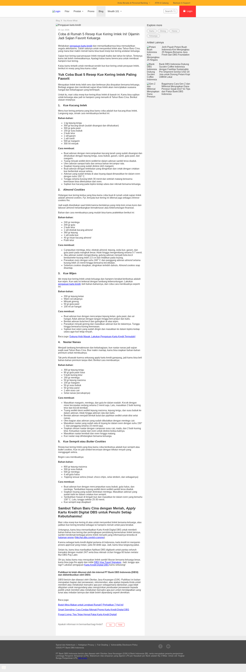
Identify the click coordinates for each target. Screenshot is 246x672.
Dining (163, 31)
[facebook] (160, 646)
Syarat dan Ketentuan (65, 645)
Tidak (120, 625)
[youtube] (168, 646)
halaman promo (66, 537)
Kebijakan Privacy (86, 645)
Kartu (151, 31)
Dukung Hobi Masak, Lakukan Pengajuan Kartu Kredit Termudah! (102, 336)
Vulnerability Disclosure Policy (124, 645)
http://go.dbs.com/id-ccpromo (89, 537)
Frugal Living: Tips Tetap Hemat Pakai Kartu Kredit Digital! (87, 614)
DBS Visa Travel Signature (107, 562)
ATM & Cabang (162, 3)
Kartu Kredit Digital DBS (96, 565)
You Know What (70, 20)
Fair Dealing (102, 645)
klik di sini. (82, 658)
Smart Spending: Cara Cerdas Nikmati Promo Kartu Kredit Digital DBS (93, 609)
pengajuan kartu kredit (81, 46)
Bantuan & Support (181, 3)
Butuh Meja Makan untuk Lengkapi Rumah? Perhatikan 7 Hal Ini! (90, 605)
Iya (110, 625)
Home (174, 31)
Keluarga (153, 36)
